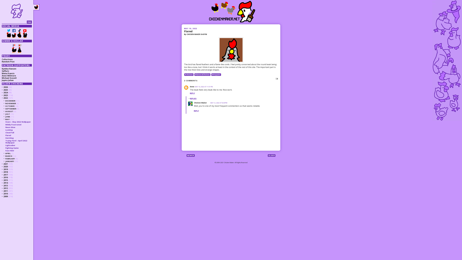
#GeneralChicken (202, 74)
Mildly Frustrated (13, 124)
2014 (5, 183)
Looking (9, 130)
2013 (5, 186)
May (7, 119)
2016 (5, 177)
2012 (5, 188)
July (7, 114)
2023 (5, 95)
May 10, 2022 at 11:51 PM (204, 87)
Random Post (8, 61)
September (10, 109)
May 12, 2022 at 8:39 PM (218, 103)
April (8, 153)
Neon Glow (10, 127)
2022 (5, 98)
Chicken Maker (200, 103)
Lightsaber (10, 145)
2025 (5, 90)
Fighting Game (12, 148)
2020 (5, 167)
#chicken (189, 74)
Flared (188, 31)
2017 (5, 175)
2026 (5, 87)
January (9, 161)
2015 (5, 180)
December (10, 101)
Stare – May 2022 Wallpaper (18, 122)
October (9, 106)
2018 (5, 172)
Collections (7, 59)
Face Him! (9, 150)
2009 (5, 196)
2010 (5, 194)
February (10, 159)
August (9, 111)
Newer (190, 155)
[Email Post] (276, 78)
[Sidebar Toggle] (36, 7)
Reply (192, 93)
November (10, 103)
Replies (193, 98)
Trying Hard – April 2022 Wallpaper (16, 141)
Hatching (9, 138)
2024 (5, 93)
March (8, 156)
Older (271, 155)
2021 (5, 164)
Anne (192, 86)
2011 (5, 191)
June (7, 117)
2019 (5, 169)
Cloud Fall (9, 132)
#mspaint (216, 74)
